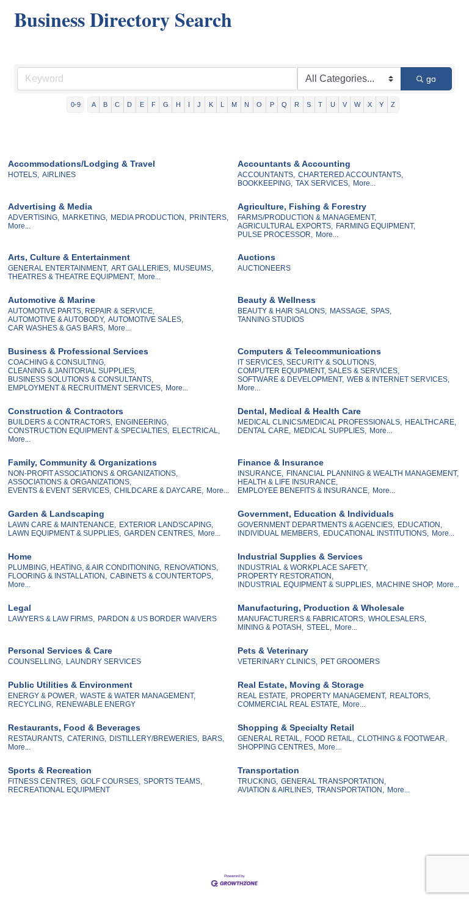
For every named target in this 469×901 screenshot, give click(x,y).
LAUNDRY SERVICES (103, 661)
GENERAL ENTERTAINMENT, (58, 268)
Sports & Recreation (50, 770)
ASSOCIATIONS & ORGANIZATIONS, (69, 482)
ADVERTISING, (33, 217)
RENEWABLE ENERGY (96, 704)
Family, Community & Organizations (82, 462)
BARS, (213, 738)
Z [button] (393, 104)
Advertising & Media (50, 206)
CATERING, (86, 738)
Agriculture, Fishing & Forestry (302, 206)
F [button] (153, 104)
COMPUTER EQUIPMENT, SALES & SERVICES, (318, 371)
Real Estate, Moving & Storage (301, 685)
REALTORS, (410, 695)
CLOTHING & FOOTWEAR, (402, 738)
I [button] (189, 104)
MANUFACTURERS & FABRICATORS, (301, 619)
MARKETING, (84, 217)
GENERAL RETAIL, (270, 738)
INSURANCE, (260, 473)
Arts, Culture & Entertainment (69, 257)
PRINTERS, (208, 217)
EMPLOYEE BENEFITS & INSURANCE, (303, 490)
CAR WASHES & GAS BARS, (56, 328)
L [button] (222, 104)
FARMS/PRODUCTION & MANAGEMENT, (307, 217)
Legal (19, 608)
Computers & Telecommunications (309, 351)
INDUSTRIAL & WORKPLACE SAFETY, (303, 567)
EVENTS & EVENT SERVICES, (59, 490)
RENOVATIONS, (191, 567)
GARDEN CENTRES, (159, 533)
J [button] (199, 104)
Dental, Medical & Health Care (299, 411)
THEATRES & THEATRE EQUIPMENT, (71, 276)
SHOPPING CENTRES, (276, 747)
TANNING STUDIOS (271, 319)
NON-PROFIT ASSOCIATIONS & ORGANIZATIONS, (93, 473)
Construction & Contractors (65, 411)
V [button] (345, 104)
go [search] (431, 79)
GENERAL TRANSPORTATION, (333, 781)
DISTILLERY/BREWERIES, (154, 738)
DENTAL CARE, (264, 430)
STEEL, (319, 627)
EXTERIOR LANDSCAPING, (166, 524)
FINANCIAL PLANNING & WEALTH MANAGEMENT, (372, 473)
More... (364, 183)
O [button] (259, 104)
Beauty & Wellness (277, 300)
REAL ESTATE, (263, 695)
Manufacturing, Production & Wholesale (321, 608)
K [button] (211, 104)
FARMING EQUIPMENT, (375, 226)
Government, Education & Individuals (316, 514)
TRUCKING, (258, 781)
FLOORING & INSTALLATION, (57, 576)
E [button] (142, 104)
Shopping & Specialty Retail (296, 727)
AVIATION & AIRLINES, (275, 790)
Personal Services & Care (60, 650)
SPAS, (381, 311)
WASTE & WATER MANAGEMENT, (137, 695)
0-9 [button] (76, 104)
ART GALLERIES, (140, 268)
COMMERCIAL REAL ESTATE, (289, 704)
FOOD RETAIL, (329, 738)
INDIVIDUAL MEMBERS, (279, 533)
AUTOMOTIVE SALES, (145, 319)
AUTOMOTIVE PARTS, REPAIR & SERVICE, (81, 311)
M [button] (234, 104)
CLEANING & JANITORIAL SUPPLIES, (72, 371)
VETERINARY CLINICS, (278, 661)
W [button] (357, 104)
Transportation (268, 770)
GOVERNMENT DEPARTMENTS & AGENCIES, (316, 524)
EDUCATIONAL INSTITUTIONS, (376, 533)
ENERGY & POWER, (42, 695)
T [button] (320, 104)
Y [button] (381, 104)
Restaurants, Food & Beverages (74, 727)
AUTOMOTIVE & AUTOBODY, (56, 319)
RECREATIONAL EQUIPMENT (59, 790)
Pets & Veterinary (273, 650)
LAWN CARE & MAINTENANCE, (62, 524)
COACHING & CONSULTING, (57, 362)
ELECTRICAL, (196, 430)
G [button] (166, 104)
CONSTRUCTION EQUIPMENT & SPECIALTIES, (88, 430)
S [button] (309, 104)
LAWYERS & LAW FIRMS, (51, 619)
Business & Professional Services (78, 351)
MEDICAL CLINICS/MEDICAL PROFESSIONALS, (320, 422)
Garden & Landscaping (56, 514)
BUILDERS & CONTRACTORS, (60, 422)
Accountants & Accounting (294, 164)
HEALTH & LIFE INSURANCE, (288, 482)
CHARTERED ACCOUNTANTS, (350, 174)
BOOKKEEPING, (265, 183)
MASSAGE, (349, 311)
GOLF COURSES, (110, 781)
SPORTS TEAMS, (173, 781)
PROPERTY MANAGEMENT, (339, 695)
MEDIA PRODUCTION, (148, 217)
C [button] (117, 104)
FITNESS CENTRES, (43, 781)
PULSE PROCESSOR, (275, 234)
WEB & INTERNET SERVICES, (398, 379)
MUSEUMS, (193, 268)
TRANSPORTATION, (350, 790)
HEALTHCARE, (430, 422)
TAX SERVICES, (323, 183)
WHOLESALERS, (397, 619)
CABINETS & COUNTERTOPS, (161, 576)
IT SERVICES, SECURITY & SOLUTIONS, (307, 362)
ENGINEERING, (142, 422)
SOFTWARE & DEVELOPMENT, (291, 379)
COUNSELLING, (35, 661)
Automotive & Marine (51, 300)
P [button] (272, 104)
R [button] (296, 104)
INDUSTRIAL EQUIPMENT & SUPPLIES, (305, 584)
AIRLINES (59, 174)
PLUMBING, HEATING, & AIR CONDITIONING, (84, 567)
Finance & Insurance (281, 462)
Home (20, 556)
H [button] (178, 104)
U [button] (332, 104)
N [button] (246, 104)
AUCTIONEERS (264, 268)
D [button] (129, 104)
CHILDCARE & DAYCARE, (158, 490)
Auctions (256, 257)
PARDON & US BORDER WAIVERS (157, 619)
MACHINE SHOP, (405, 584)
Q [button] (284, 104)
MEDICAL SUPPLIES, (330, 430)
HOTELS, (23, 174)
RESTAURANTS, (36, 738)
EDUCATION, (420, 524)
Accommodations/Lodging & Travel (81, 164)
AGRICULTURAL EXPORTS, (285, 226)
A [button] (94, 104)
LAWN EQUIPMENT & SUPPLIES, (64, 533)
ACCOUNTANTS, (266, 174)
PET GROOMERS (350, 661)
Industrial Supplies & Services (300, 556)
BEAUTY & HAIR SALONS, (282, 311)
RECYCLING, (30, 704)
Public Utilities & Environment (70, 685)
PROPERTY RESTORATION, (285, 576)
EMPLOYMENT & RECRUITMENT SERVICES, (85, 388)
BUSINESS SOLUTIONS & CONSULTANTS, (80, 379)
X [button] (370, 104)
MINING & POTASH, (271, 627)
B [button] (105, 104)
